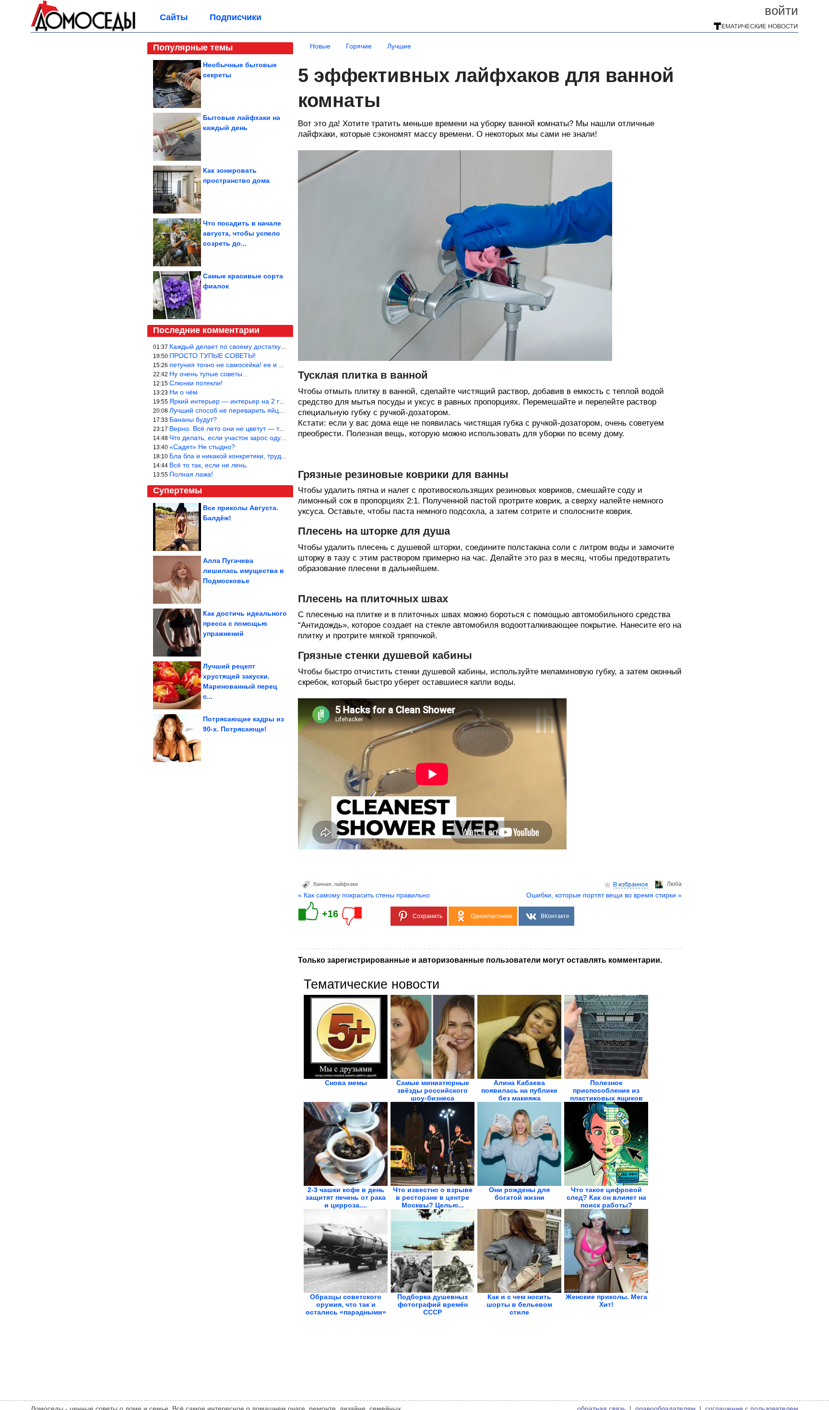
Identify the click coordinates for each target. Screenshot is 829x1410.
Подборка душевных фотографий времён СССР (432, 1304)
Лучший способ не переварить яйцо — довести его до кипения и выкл (279, 410)
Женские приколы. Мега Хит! (606, 1300)
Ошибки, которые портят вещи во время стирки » (604, 895)
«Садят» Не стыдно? (202, 447)
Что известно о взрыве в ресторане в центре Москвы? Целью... (433, 1197)
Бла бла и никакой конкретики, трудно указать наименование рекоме (278, 456)
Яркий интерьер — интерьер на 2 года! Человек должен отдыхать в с (278, 401)
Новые (320, 46)
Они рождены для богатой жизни (519, 1193)
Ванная (322, 884)
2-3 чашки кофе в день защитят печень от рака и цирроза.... (346, 1197)
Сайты (174, 17)
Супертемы (177, 490)
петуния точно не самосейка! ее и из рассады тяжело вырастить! (272, 365)
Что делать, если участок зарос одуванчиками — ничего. (258, 438)
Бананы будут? (193, 419)
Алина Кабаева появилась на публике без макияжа (519, 1090)
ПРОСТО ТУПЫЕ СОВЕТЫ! (212, 355)
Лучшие (399, 46)
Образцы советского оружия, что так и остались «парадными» (346, 1304)
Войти (781, 10)
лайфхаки (346, 884)
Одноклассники (491, 916)
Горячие (359, 46)
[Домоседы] (83, 29)
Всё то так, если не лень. (208, 465)
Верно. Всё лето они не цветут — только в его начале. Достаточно (274, 428)
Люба (674, 884)
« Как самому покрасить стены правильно (364, 895)
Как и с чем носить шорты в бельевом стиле (519, 1304)
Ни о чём (183, 392)
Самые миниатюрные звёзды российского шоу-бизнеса (432, 1090)
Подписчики (235, 17)
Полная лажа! (191, 474)
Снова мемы (346, 1083)
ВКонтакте (555, 916)
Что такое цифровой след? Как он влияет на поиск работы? (606, 1197)
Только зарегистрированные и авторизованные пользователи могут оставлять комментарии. (480, 960)
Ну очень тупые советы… (209, 374)
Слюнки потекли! (196, 383)
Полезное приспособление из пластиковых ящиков (606, 1090)
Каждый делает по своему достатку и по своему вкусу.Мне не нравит (278, 346)
